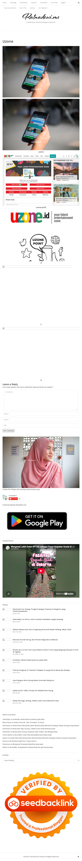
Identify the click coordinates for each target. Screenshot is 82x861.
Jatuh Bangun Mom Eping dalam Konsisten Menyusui (33, 680)
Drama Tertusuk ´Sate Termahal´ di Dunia (29, 722)
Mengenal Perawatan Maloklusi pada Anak (28, 744)
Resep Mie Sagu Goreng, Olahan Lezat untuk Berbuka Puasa (36, 701)
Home (5, 3)
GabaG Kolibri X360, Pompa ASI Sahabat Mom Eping (33, 690)
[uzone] (41, 72)
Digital (63, 3)
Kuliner (32, 8)
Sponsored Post (10, 8)
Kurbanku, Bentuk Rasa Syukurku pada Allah (30, 660)
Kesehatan (24, 3)
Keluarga (13, 3)
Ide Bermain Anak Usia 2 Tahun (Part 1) (23, 741)
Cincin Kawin (7, 735)
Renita (5, 747)
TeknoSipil (6, 719)
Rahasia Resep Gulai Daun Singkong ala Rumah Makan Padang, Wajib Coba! (42, 629)
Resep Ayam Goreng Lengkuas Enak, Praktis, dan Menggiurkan (35, 732)
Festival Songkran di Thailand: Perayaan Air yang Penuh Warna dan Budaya (41, 670)
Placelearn (6, 725)
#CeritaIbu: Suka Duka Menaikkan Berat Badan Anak (33, 735)
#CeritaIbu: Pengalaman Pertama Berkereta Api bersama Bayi (31, 747)
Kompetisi (43, 3)
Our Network (43, 8)
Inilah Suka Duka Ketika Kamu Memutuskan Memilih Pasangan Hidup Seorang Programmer (46, 725)
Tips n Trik (22, 8)
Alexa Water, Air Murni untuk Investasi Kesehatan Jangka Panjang (38, 619)
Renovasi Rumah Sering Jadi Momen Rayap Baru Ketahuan (35, 640)
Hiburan (34, 3)
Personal (54, 3)
